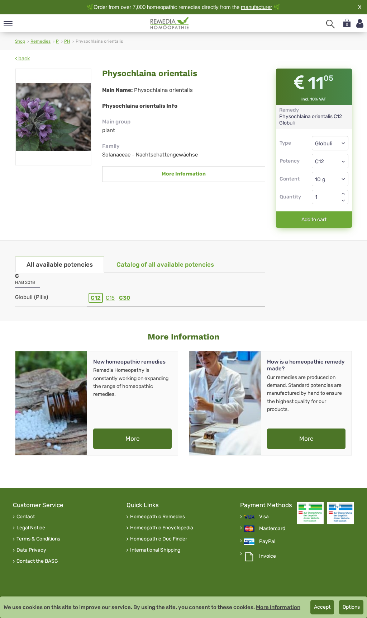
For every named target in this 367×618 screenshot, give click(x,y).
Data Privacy (31, 550)
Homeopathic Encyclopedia (161, 527)
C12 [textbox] (319, 161)
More (132, 438)
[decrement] (343, 200)
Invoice (267, 556)
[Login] (359, 23)
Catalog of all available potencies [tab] (165, 264)
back (23, 58)
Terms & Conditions (38, 539)
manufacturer (256, 7)
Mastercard (272, 528)
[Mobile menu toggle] (8, 24)
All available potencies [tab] (60, 264)
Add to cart (314, 219)
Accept (322, 607)
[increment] (343, 193)
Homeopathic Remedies (157, 516)
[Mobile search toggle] (330, 24)
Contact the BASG (37, 561)
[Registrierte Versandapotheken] (310, 513)
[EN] (169, 23)
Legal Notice (30, 527)
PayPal (267, 541)
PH (67, 41)
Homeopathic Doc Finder (158, 539)
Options (351, 607)
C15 (110, 298)
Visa (264, 516)
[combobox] (330, 161)
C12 (96, 298)
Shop (20, 41)
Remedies (40, 41)
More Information (184, 174)
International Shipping (155, 550)
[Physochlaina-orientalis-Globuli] (53, 117)
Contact (25, 516)
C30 (124, 298)
